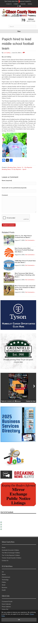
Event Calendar (6, 604)
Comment (5, 195)
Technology (5, 579)
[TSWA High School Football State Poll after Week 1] (9, 265)
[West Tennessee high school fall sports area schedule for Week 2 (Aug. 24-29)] (9, 290)
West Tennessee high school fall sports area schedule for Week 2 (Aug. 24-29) (25, 287)
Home (3, 547)
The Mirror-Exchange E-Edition (11, 552)
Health (4, 590)
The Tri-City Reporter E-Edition (11, 555)
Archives (30, 4)
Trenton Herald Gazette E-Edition (11, 558)
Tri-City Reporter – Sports (18, 169)
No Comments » (30, 240)
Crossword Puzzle (7, 601)
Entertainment (6, 577)
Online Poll (5, 609)
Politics (4, 582)
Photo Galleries (6, 606)
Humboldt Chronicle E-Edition (10, 550)
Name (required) (7, 180)
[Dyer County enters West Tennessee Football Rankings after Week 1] (9, 252)
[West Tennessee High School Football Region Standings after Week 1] (9, 277)
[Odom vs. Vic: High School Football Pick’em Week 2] (9, 240)
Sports (19, 167)
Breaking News (12, 167)
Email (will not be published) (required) (14, 187)
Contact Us (9, 4)
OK (19, 619)
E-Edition (16, 4)
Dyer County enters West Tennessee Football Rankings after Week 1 (18, 1)
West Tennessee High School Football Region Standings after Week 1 (25, 275)
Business (4, 587)
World (3, 585)
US (3, 572)
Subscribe (23, 4)
